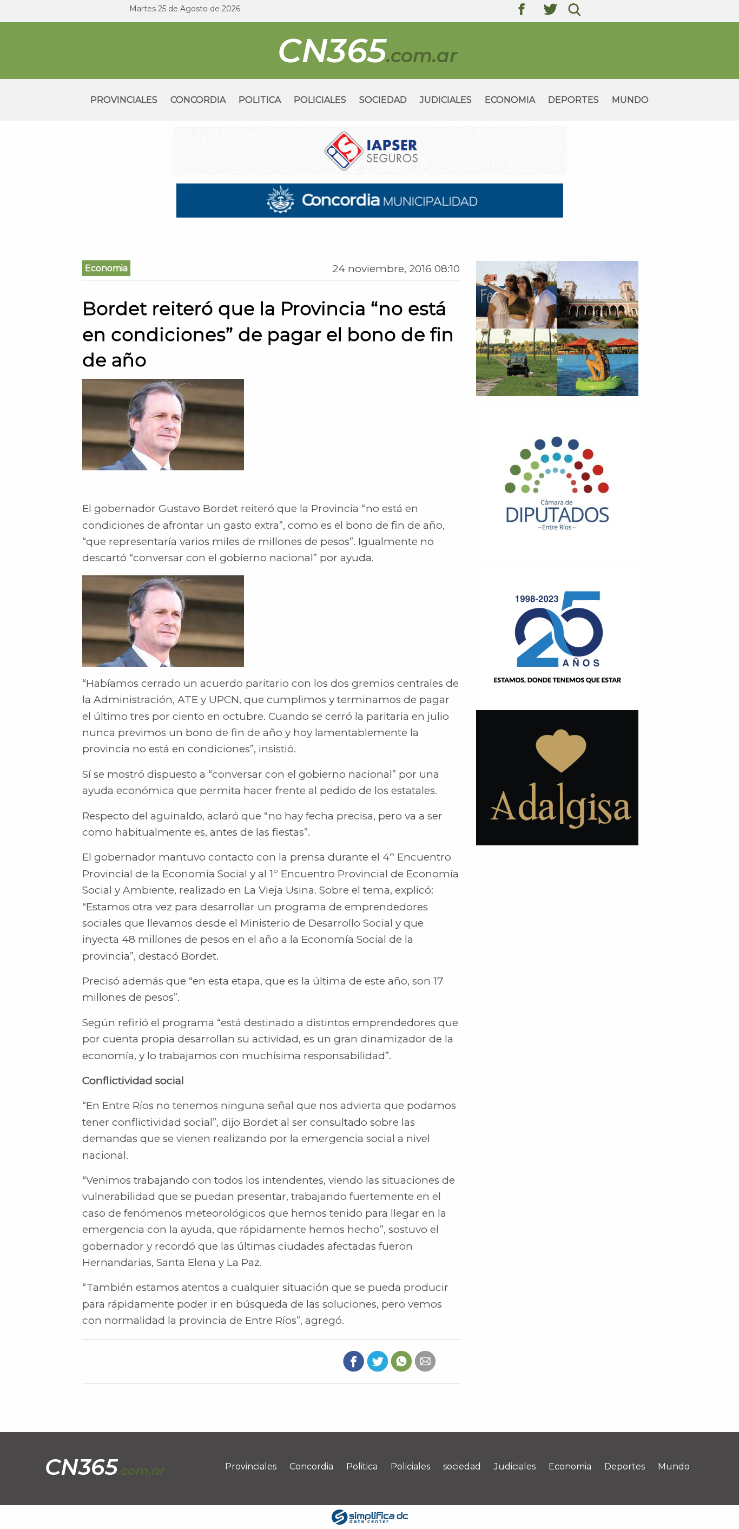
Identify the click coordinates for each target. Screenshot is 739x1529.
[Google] (425, 1361)
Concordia (198, 100)
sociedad (383, 100)
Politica (260, 100)
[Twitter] (377, 1361)
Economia (510, 100)
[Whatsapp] (401, 1361)
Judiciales (446, 100)
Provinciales (123, 100)
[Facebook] (353, 1361)
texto (529, 10)
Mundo (630, 100)
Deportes (573, 100)
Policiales (320, 100)
